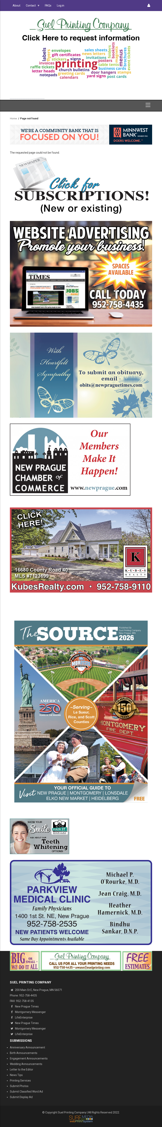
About (16, 5)
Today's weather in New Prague (27, 97)
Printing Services (20, 1080)
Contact (29, 6)
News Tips (16, 1075)
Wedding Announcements (26, 1064)
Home (13, 118)
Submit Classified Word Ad (26, 1091)
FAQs (48, 5)
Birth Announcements (23, 1053)
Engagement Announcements (29, 1058)
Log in (60, 5)
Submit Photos (19, 1086)
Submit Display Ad (21, 1097)
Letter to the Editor (21, 1069)
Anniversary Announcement (27, 1047)
